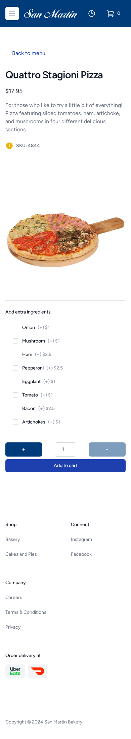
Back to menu (25, 53)
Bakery (12, 539)
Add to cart (65, 465)
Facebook (81, 554)
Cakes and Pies (21, 554)
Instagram (81, 539)
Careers (13, 597)
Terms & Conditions (25, 612)
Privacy (12, 627)
